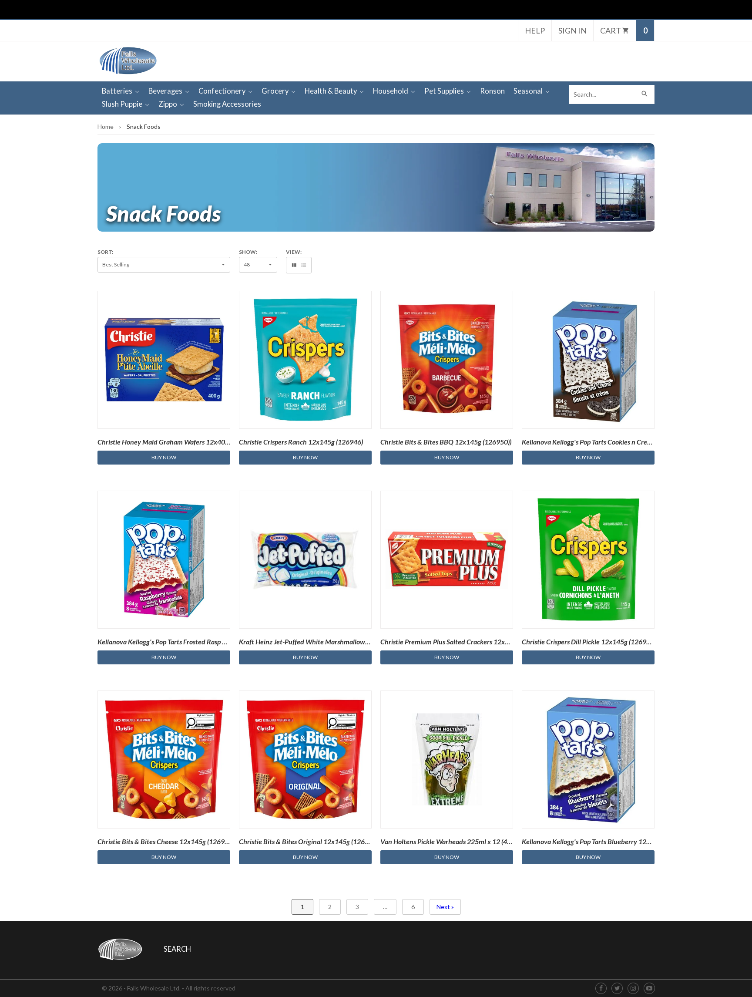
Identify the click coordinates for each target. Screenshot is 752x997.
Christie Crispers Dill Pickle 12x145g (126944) (589, 641)
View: (294, 252)
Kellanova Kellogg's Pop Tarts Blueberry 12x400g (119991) (607, 841)
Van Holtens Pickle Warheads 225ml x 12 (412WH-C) (457, 841)
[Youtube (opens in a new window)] (649, 988)
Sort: (105, 252)
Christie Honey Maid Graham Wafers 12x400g (164, 442)
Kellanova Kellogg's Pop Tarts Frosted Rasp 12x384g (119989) (187, 641)
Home (105, 126)
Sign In (572, 30)
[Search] (645, 94)
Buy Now (163, 457)
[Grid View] (294, 265)
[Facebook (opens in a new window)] (601, 988)
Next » (445, 906)
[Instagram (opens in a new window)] (633, 988)
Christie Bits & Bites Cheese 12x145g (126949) (165, 841)
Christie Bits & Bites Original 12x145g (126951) (308, 841)
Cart (611, 30)
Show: (248, 252)
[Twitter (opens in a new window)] (617, 988)
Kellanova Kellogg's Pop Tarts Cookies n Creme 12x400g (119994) (617, 442)
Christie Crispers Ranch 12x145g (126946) (301, 442)
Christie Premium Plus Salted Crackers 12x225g (450, 641)
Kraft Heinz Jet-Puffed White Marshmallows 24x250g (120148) (331, 641)
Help (535, 30)
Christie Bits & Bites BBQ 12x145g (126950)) (445, 442)
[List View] (303, 265)
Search (177, 949)
